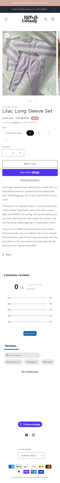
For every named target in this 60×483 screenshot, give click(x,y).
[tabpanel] (30, 378)
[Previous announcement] (5, 9)
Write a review (30, 333)
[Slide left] (23, 101)
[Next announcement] (54, 9)
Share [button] (9, 254)
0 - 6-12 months (15, 133)
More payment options (30, 180)
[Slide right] (36, 101)
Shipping (15, 122)
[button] (6, 19)
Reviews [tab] (11, 346)
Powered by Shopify (40, 477)
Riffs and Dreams (25, 477)
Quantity (6, 146)
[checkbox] (48, 362)
